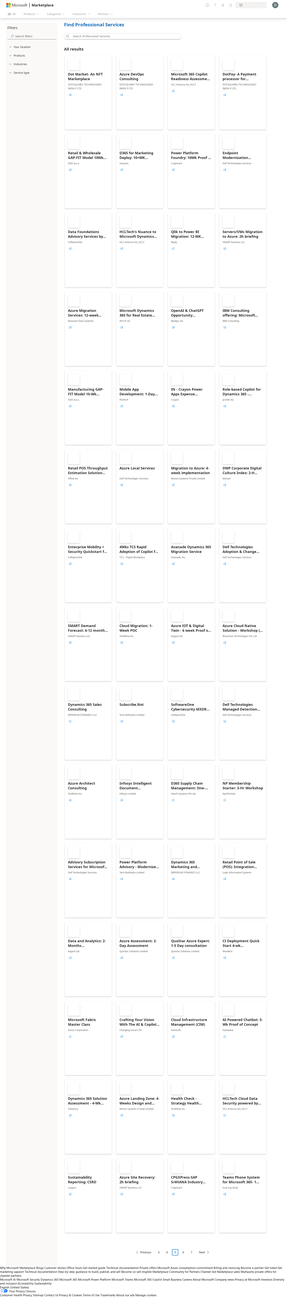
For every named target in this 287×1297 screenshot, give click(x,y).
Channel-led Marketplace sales (220, 1272)
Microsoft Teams (122, 1279)
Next (202, 1252)
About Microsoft (203, 1279)
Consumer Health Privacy (16, 1295)
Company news (224, 1279)
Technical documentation (122, 1268)
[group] (70, 94)
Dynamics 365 (50, 1279)
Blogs (40, 1268)
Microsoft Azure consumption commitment (185, 1268)
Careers (187, 1279)
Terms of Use (91, 1295)
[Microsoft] (16, 5)
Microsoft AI (8, 1279)
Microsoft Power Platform (94, 1279)
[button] (67, 36)
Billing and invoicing (227, 1268)
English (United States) (14, 1287)
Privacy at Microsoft (247, 1279)
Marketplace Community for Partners (176, 1272)
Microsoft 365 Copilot (148, 1279)
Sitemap (38, 1295)
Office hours (74, 1268)
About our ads (125, 1295)
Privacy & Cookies (70, 1295)
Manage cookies (145, 1295)
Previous (145, 1252)
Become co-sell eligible (136, 1272)
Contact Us (51, 1295)
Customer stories (55, 1268)
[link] (88, 92)
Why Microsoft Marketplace (18, 1268)
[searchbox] (35, 36)
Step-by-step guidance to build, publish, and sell (89, 1272)
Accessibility (26, 1283)
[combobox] (124, 36)
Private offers (148, 1268)
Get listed (271, 1268)
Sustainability (43, 1283)
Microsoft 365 (68, 1279)
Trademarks (107, 1295)
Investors (266, 1279)
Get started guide (94, 1268)
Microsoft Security (28, 1279)
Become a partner (252, 1268)
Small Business (172, 1279)
